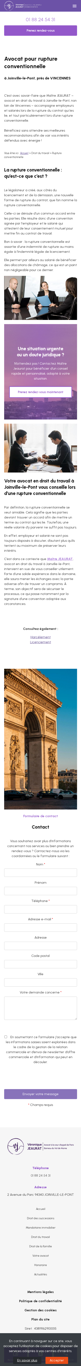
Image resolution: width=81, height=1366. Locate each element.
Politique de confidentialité (40, 1301)
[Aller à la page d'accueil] (23, 5)
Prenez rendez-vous (41, 30)
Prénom (41, 883)
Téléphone (40, 901)
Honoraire (40, 1265)
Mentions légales (40, 1292)
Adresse (40, 937)
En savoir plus (27, 1360)
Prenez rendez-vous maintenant (40, 392)
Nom (40, 864)
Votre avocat (40, 1255)
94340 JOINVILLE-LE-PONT (40, 1195)
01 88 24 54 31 (40, 19)
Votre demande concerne (40, 992)
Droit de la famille (40, 1246)
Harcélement (41, 637)
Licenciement (40, 642)
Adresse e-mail (40, 919)
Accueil (24, 153)
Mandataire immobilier (40, 1227)
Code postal (40, 956)
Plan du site (40, 1319)
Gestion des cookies (41, 1310)
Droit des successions (40, 1218)
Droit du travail (40, 1237)
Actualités (40, 1274)
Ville (40, 974)
